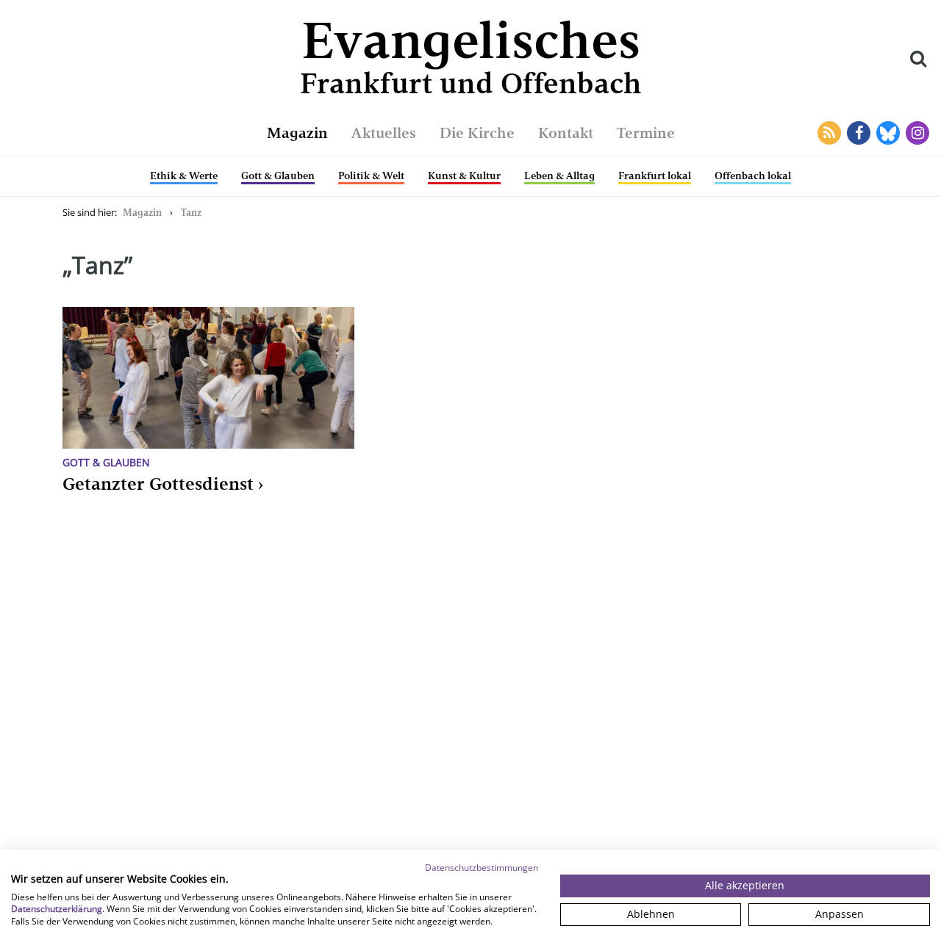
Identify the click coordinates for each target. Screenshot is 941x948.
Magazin (297, 133)
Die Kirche (477, 133)
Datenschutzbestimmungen (481, 867)
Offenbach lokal (753, 175)
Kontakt (565, 133)
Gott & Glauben (278, 175)
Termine (646, 133)
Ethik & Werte (184, 175)
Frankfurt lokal (654, 175)
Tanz (191, 212)
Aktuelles (383, 133)
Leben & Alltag (559, 175)
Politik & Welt (371, 175)
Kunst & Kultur (464, 175)
